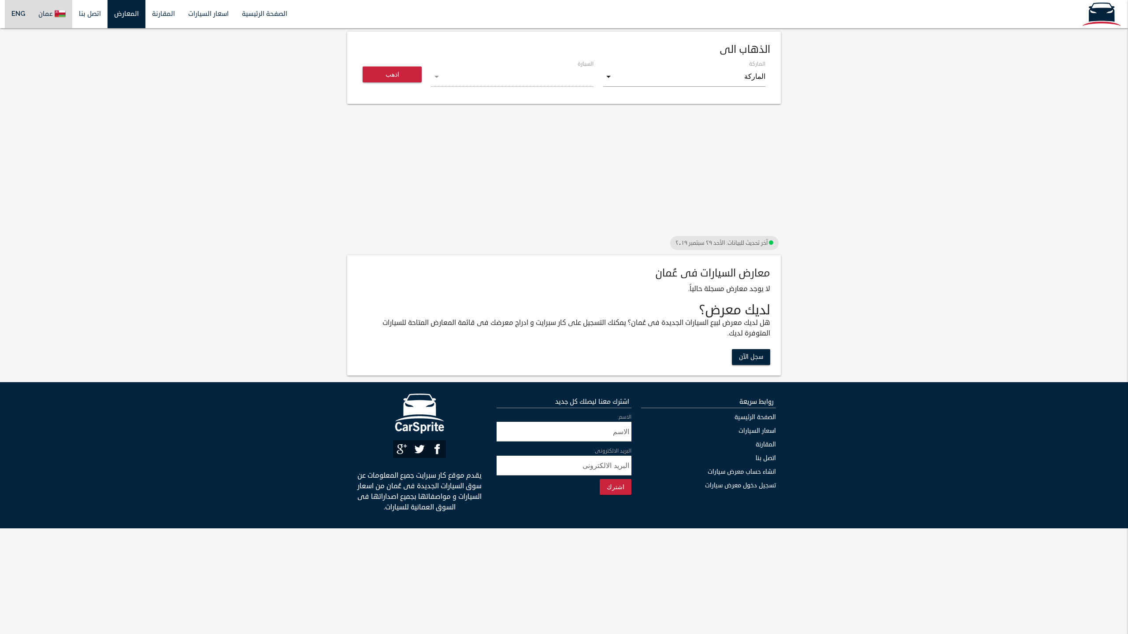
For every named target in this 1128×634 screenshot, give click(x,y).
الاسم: (624, 417)
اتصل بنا (90, 13)
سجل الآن (751, 357)
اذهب (392, 74)
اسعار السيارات (208, 13)
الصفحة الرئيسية (264, 13)
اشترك (615, 486)
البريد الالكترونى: (612, 451)
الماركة (757, 64)
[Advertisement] (564, 172)
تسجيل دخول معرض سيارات (740, 485)
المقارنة (163, 13)
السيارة (586, 64)
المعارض (126, 13)
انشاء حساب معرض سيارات (742, 472)
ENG (18, 13)
